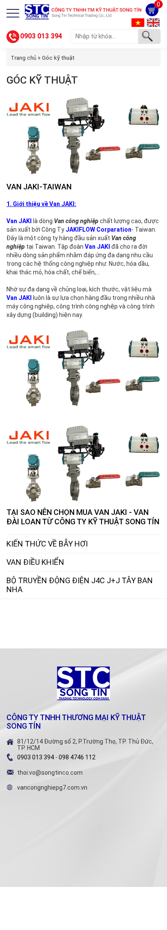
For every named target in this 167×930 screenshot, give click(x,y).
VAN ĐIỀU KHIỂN (35, 562)
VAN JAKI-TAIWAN (39, 186)
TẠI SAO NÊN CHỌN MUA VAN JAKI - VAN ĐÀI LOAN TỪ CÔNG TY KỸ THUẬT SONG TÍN (82, 517)
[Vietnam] (137, 22)
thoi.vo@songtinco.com (50, 772)
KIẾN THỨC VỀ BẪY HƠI (47, 543)
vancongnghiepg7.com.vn (52, 787)
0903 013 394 (41, 36)
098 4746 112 (77, 757)
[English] (153, 22)
